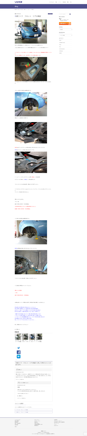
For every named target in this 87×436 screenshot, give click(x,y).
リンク (55, 424)
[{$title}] (18, 356)
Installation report (62, 42)
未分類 (60, 53)
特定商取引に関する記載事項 (59, 422)
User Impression (62, 48)
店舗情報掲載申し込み (38, 424)
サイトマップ (56, 423)
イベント (16, 425)
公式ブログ (56, 425)
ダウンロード (36, 419)
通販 (61, 18)
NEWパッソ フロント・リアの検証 (22, 412)
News (60, 44)
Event (60, 40)
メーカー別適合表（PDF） (65, 19)
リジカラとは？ (17, 419)
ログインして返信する (20, 379)
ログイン (25, 407)
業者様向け (36, 425)
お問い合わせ (36, 423)
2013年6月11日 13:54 (20, 372)
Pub (60, 46)
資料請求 (36, 422)
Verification (50, 13)
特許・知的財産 (17, 423)
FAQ (15, 426)
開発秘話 (16, 422)
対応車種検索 (62, 16)
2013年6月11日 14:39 (21, 385)
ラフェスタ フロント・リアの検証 (22, 409)
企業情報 (55, 419)
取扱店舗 (16, 424)
